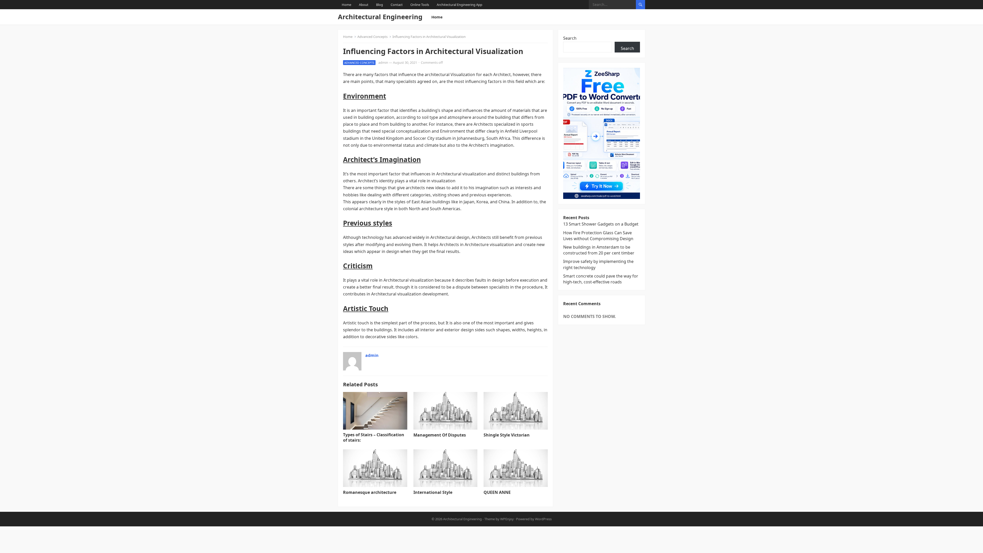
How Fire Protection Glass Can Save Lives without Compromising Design (598, 235)
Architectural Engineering (380, 16)
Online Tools (419, 4)
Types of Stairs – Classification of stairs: (373, 437)
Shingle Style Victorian (507, 435)
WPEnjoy (507, 519)
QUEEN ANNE (497, 492)
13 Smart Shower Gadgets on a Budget (600, 224)
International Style (432, 492)
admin (383, 62)
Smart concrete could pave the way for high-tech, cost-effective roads (600, 279)
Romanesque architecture (369, 492)
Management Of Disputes (439, 435)
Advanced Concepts (372, 36)
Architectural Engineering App (459, 4)
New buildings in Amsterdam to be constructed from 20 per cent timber (598, 250)
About (363, 4)
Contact (397, 4)
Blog (379, 4)
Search (569, 38)
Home (346, 4)
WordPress (543, 519)
